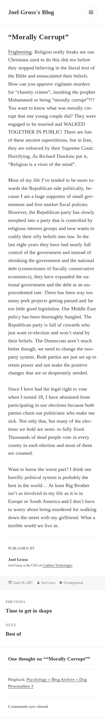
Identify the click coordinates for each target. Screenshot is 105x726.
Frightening (20, 52)
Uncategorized (73, 583)
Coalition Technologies (57, 565)
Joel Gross (48, 583)
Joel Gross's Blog (31, 12)
